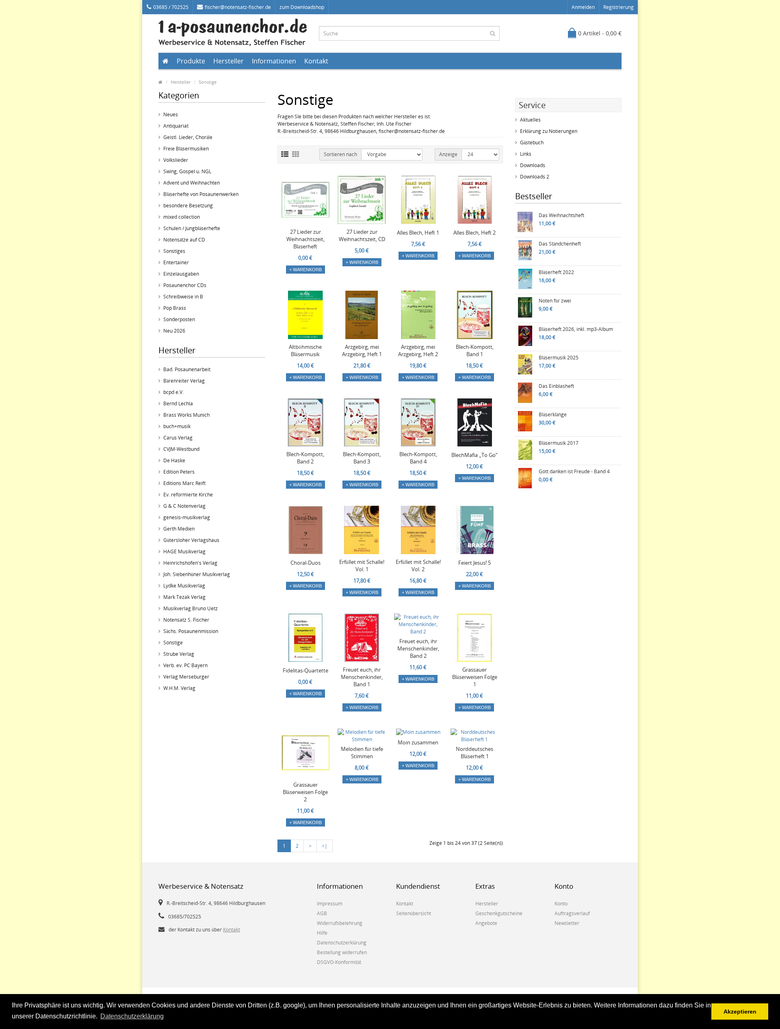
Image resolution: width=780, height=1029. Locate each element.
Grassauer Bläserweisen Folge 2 (305, 792)
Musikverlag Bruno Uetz (190, 608)
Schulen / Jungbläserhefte (191, 228)
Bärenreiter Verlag (184, 380)
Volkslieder (175, 160)
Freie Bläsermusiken (186, 148)
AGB (322, 913)
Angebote (486, 923)
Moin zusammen (418, 742)
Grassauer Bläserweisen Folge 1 (474, 677)
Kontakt (316, 61)
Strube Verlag (178, 653)
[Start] (165, 61)
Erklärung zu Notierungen (548, 131)
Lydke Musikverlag (184, 585)
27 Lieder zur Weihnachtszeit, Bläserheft (305, 239)
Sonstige (208, 82)
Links (525, 153)
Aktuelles (530, 119)
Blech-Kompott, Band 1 (475, 350)
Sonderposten (179, 319)
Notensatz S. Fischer (186, 619)
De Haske (174, 460)
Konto (561, 903)
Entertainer (176, 262)
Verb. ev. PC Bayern (185, 665)
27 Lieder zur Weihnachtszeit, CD (362, 235)
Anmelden (583, 7)
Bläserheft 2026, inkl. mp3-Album (576, 329)
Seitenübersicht (413, 913)
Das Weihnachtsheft (561, 215)
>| (324, 845)
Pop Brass (174, 308)
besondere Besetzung (188, 205)
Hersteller (228, 61)
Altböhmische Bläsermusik (305, 350)
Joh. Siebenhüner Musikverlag (196, 574)
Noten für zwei (555, 300)
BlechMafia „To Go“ (474, 455)
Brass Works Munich (186, 414)
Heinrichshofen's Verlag (190, 562)
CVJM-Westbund (181, 449)
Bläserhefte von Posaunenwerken (200, 194)
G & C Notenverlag (184, 506)
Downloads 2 (534, 176)
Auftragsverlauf (572, 913)
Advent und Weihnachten (191, 182)
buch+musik (177, 426)
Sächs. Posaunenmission (190, 631)
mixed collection (181, 216)
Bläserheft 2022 (556, 272)
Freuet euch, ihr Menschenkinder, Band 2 (418, 648)
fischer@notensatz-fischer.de (238, 7)
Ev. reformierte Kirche (188, 494)
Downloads (532, 165)
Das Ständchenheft (560, 243)
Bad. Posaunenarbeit (186, 369)
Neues (170, 114)
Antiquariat (175, 125)
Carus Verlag (178, 437)
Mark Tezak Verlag (184, 597)
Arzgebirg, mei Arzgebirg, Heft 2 (418, 350)
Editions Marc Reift (184, 483)
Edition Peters (179, 471)
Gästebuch (532, 142)
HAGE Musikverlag (184, 551)
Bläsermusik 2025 (558, 357)
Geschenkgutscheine (498, 913)
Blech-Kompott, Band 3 (362, 457)
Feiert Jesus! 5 (474, 562)
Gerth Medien (179, 528)
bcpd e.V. (173, 392)
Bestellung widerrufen (342, 952)
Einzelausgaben (181, 273)
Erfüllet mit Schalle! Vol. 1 (361, 565)
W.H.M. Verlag (179, 688)
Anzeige (448, 154)
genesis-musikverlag (186, 517)
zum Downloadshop (302, 7)
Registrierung (618, 7)
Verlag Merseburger (186, 676)
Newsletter (567, 923)
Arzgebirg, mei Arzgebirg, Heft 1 (362, 350)
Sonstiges (174, 251)
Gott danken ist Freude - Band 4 (574, 471)
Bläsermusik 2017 (558, 442)
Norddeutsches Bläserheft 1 (474, 752)
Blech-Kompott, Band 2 (305, 457)
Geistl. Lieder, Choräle (187, 137)
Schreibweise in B (183, 296)
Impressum (329, 903)
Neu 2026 (174, 330)
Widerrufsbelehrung (339, 923)
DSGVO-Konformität (339, 962)
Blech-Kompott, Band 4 (418, 457)
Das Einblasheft (556, 386)
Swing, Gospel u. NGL (187, 171)
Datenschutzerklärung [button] (132, 1016)
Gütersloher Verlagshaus (191, 540)
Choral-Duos (305, 562)
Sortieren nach (340, 154)
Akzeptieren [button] (740, 1011)
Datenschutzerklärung (341, 942)
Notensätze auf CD (184, 239)
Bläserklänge (553, 414)
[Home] (160, 82)
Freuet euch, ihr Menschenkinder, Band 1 (362, 677)
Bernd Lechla (178, 403)
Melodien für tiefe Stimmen (362, 752)
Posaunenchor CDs (184, 285)
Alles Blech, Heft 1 (418, 232)
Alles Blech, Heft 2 (474, 232)
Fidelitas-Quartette (305, 670)
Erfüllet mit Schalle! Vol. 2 (418, 565)
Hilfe (322, 932)
